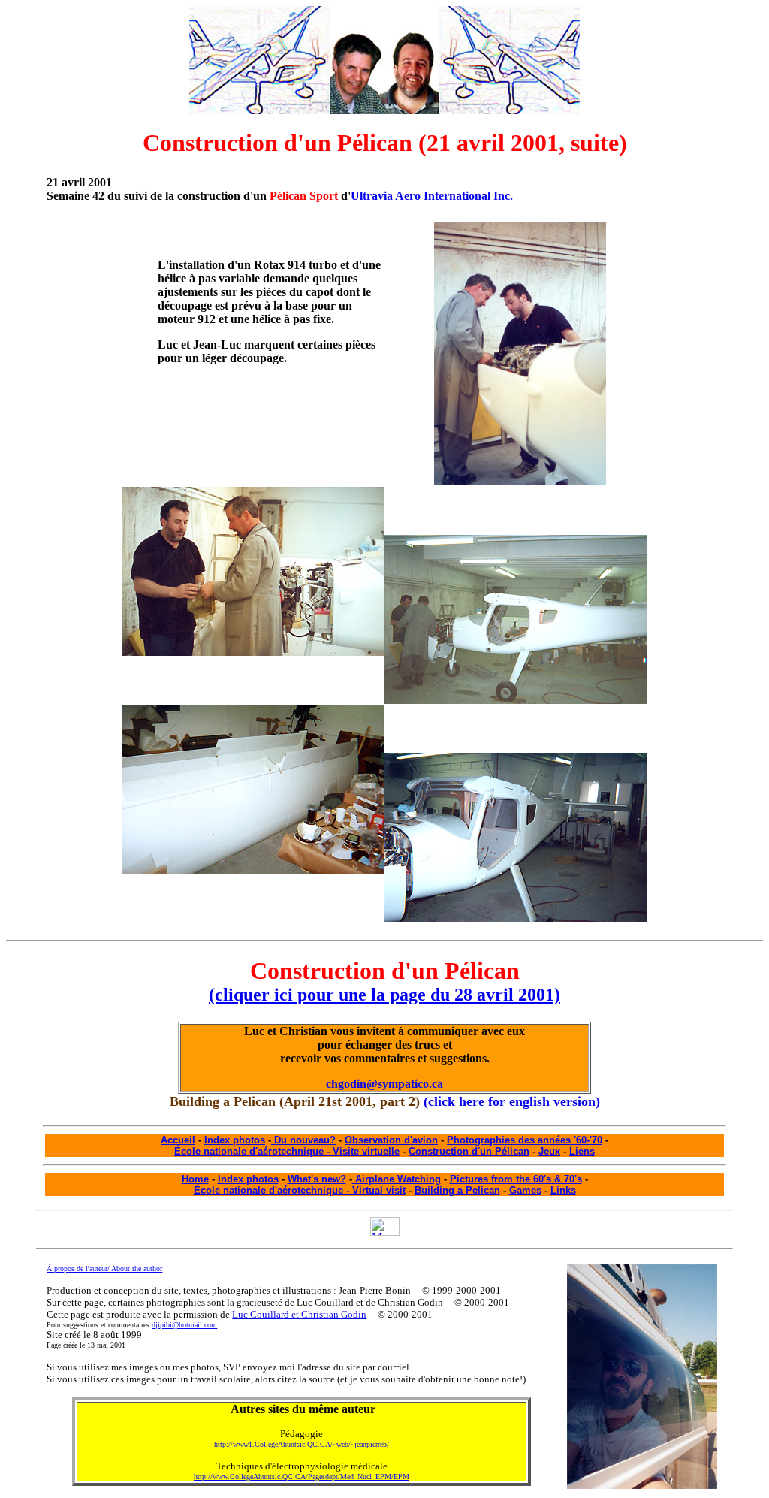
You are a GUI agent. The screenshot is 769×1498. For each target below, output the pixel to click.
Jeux (549, 1151)
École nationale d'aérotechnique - (273, 1190)
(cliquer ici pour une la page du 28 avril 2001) (384, 994)
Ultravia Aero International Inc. (432, 195)
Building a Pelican (457, 1190)
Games (525, 1190)
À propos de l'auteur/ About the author (104, 1268)
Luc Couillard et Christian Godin (299, 1314)
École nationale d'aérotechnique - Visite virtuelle (287, 1151)
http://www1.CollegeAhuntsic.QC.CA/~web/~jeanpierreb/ (301, 1444)
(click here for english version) (512, 1101)
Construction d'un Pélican (469, 1151)
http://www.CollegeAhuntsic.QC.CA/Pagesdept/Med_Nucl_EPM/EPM (301, 1476)
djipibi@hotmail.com (184, 1325)
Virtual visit (379, 1190)
